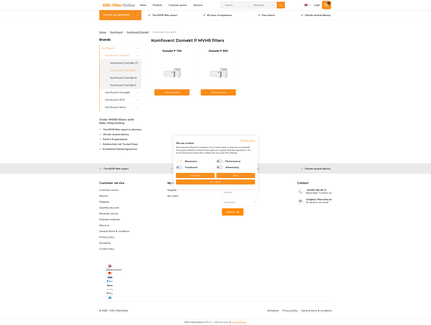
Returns (103, 195)
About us (198, 5)
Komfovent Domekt (137, 32)
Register (172, 190)
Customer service (178, 5)
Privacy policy (106, 237)
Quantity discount (109, 207)
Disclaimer (105, 242)
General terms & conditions (114, 231)
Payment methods (109, 219)
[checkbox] (179, 161)
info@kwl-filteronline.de (319, 199)
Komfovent (116, 32)
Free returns (268, 15)
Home (143, 5)
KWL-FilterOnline (119, 310)
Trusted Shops (239, 322)
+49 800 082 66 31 (316, 190)
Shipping (104, 201)
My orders (173, 195)
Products (157, 5)
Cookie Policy (106, 248)
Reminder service (108, 213)
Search (281, 5)
